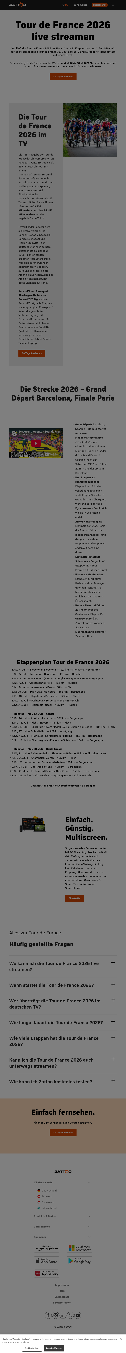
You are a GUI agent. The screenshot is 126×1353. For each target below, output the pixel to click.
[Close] (121, 1339)
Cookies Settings (32, 1348)
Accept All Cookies (54, 1348)
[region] (63, 1343)
